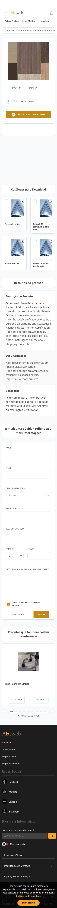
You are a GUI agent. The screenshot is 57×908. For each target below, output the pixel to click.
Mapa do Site (9, 756)
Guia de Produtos (12, 21)
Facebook (13, 781)
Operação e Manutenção (17, 876)
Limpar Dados (16, 614)
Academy (45, 21)
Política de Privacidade (28, 895)
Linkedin (13, 801)
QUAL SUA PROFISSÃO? (15, 488)
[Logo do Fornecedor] (16, 88)
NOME (8, 447)
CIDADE (30, 549)
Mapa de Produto (11, 763)
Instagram (14, 811)
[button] (4, 711)
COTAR (40, 699)
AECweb (9, 30)
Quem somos (9, 749)
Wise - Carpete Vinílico (17, 684)
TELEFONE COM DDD (15, 528)
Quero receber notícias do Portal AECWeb (26, 604)
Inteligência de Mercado (17, 865)
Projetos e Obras (13, 855)
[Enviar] (52, 836)
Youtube (13, 791)
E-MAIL (9, 468)
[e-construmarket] (14, 844)
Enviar (41, 614)
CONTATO (16, 699)
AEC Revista (30, 21)
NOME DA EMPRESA (14, 508)
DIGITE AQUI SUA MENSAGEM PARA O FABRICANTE (27, 569)
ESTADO (9, 549)
